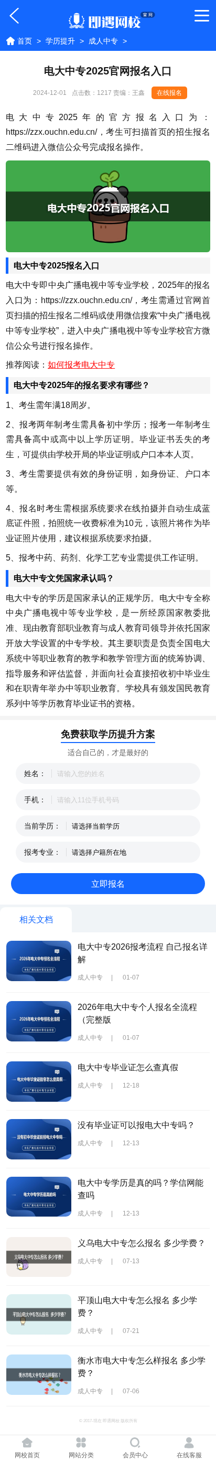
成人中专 (103, 41)
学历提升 (60, 41)
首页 (24, 41)
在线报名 (169, 92)
